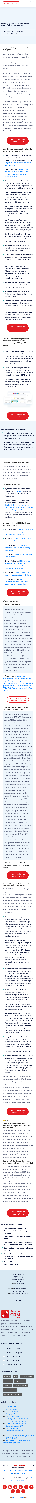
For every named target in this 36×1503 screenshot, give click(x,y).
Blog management (18, 1279)
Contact (23, 1473)
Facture (28, 1329)
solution (24, 73)
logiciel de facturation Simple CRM (13, 1394)
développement (26, 122)
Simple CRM (9, 31)
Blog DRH (18, 1281)
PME (17, 76)
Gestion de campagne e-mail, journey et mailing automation (17, 547)
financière (7, 816)
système (6, 116)
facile (14, 1134)
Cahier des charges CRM (14, 1426)
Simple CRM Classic (11, 33)
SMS (5, 843)
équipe (7, 784)
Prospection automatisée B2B (16, 1423)
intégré (6, 802)
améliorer (25, 901)
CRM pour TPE (8, 1381)
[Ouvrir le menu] (32, 3)
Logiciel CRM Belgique (14, 1353)
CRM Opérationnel (12, 1416)
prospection (28, 88)
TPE (13, 94)
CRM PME (17, 1470)
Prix (7, 1335)
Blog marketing (18, 1277)
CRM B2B (9, 1433)
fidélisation (27, 755)
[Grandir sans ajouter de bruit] (13, 1491)
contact (14, 755)
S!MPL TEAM (21, 1481)
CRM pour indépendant (27, 1376)
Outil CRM (20, 1284)
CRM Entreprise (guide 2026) (16, 1421)
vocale (15, 1327)
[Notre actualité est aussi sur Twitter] (18, 1491)
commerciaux (7, 1088)
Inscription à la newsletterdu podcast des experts (17, 699)
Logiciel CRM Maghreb (14, 1360)
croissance (8, 629)
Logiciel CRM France (13, 1349)
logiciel (27, 85)
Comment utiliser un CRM (15, 1364)
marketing (8, 97)
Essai (17, 1473)
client (4, 91)
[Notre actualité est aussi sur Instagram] (31, 1487)
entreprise (6, 57)
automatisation (11, 1094)
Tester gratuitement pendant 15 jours (18, 141)
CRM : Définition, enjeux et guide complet (20, 1436)
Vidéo (12, 1473)
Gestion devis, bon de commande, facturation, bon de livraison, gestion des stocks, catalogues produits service (19, 507)
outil (11, 60)
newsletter (27, 1332)
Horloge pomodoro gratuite (21, 1293)
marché (5, 69)
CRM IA (25, 1470)
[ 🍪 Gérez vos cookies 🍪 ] (18, 1497)
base (4, 475)
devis (9, 805)
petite (13, 1451)
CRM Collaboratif (12, 1411)
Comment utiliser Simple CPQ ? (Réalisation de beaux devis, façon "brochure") (16, 1230)
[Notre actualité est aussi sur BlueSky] (5, 1487)
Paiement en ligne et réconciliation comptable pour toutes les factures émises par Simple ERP (19, 532)
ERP (21, 644)
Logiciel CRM (19, 31)
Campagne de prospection (15, 1414)
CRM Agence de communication (17, 1419)
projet (26, 758)
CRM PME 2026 (11, 1438)
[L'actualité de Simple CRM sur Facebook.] (26, 1487)
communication (22, 1181)
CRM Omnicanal (11, 1409)
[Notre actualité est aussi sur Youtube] (21, 1487)
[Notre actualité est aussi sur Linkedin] (10, 1487)
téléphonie (18, 1324)
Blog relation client (19, 1274)
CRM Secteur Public (13, 1428)
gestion (23, 60)
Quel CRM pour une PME (20, 1385)
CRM (17, 54)
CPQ (12, 512)
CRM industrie (11, 1407)
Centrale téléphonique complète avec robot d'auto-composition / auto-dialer (16, 581)
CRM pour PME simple (10, 1390)
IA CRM (16, 1376)
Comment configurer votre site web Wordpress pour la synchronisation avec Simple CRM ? (18, 1256)
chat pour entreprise (20, 1381)
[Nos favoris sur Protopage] (15, 1487)
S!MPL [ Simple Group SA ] (22, 1465)
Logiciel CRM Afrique (13, 1356)
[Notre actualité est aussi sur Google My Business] (23, 1491)
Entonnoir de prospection (14, 1431)
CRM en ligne (7, 1385)
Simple (5, 73)
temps (22, 116)
